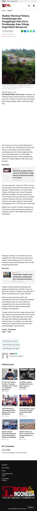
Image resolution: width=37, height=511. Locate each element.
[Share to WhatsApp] (31, 31)
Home (4, 10)
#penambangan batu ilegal (11, 345)
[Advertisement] (18, 124)
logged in (12, 452)
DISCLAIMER (5, 468)
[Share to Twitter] (28, 31)
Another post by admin (16, 356)
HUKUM (9, 10)
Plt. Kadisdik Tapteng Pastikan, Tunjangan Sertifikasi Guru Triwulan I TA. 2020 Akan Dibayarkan (9, 385)
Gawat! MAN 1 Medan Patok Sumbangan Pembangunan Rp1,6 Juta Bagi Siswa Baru (23, 277)
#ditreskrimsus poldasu (10, 341)
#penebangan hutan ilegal (11, 348)
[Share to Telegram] (33, 31)
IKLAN (3, 471)
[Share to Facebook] (25, 31)
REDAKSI (4, 465)
